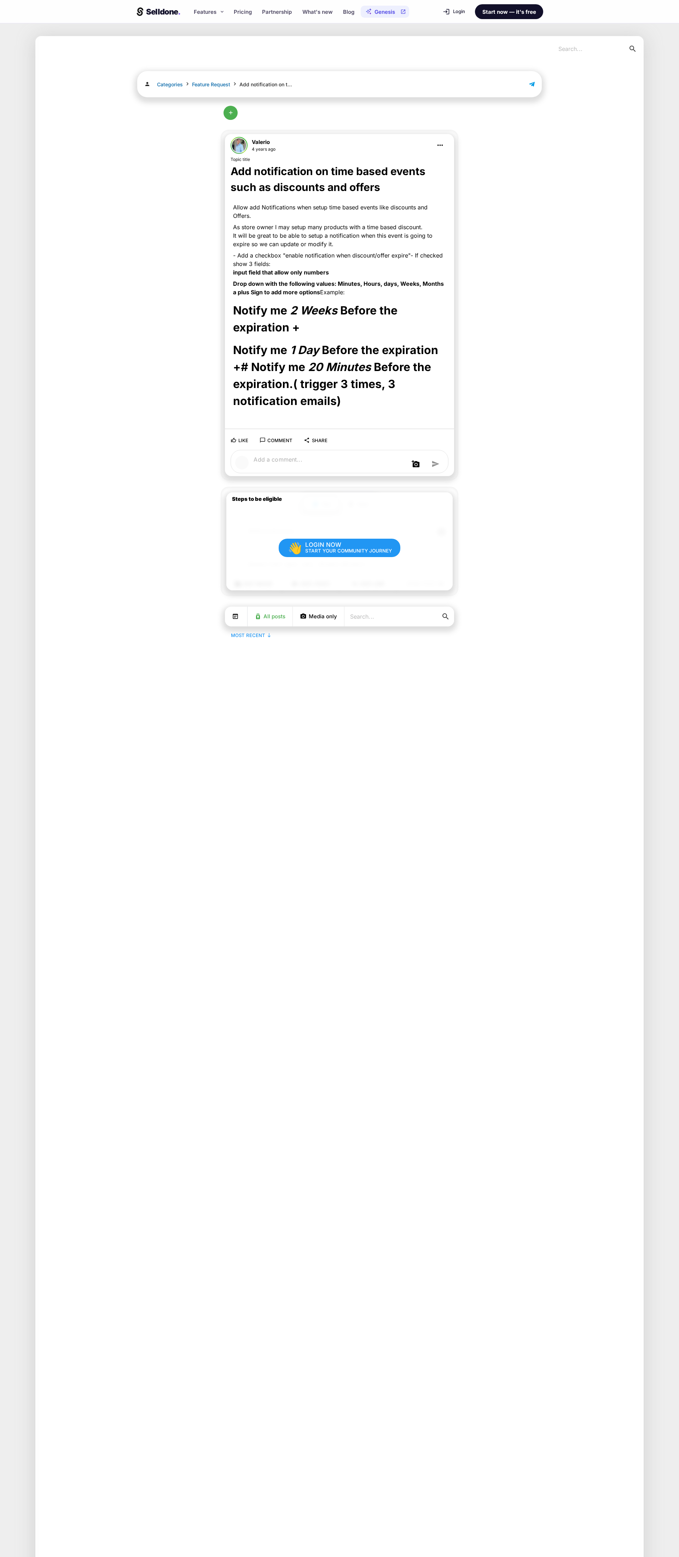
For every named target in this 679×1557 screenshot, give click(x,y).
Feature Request (211, 84)
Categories (170, 84)
